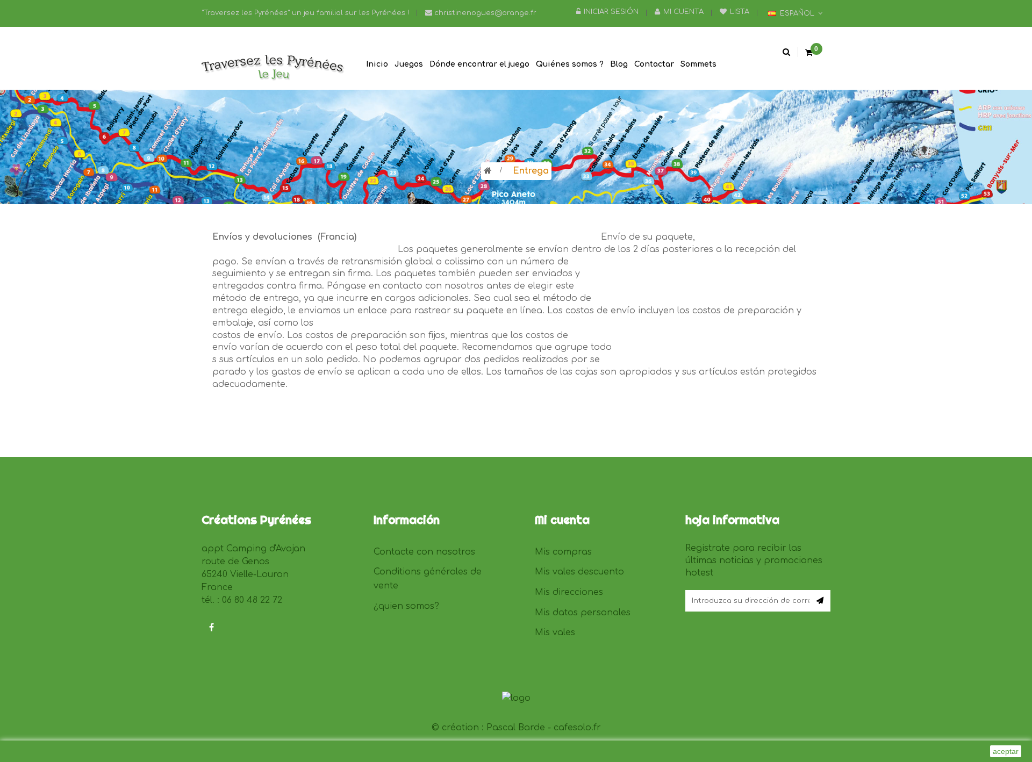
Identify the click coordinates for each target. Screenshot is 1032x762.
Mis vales (555, 632)
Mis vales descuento (579, 572)
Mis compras (563, 552)
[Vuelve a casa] (488, 171)
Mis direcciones (569, 592)
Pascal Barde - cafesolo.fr (543, 727)
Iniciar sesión (611, 12)
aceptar (1006, 751)
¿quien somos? (406, 606)
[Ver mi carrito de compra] (809, 53)
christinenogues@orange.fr (484, 13)
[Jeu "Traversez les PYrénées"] (274, 68)
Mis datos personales (582, 612)
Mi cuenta (683, 12)
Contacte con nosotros (424, 552)
